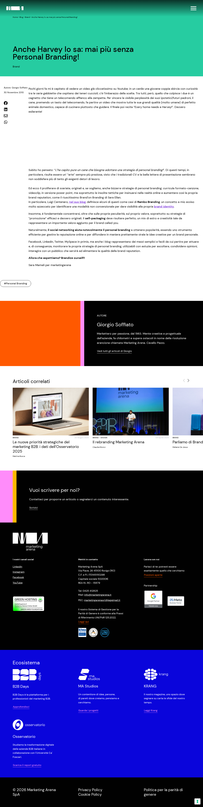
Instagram (18, 572)
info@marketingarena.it (97, 595)
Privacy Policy (90, 789)
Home (15, 17)
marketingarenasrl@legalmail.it (102, 600)
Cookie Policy (90, 794)
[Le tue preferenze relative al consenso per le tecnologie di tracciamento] (197, 801)
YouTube (18, 582)
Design (104, 437)
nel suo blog (77, 202)
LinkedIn (17, 566)
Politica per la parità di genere (163, 792)
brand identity (164, 206)
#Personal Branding (15, 283)
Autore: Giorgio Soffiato (16, 87)
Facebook (18, 577)
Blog (21, 17)
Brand (27, 17)
